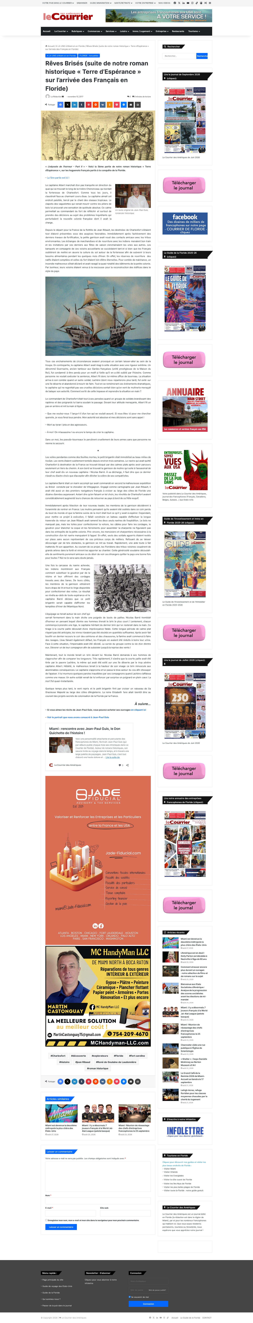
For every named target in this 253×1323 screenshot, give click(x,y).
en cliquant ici (138, 709)
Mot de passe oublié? (157, 1290)
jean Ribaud (83, 1062)
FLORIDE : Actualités (89, 55)
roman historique (98, 1068)
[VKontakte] (103, 105)
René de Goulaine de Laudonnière (117, 1062)
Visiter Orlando (171, 1172)
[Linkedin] (74, 105)
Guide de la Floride (51, 1292)
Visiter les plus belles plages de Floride (182, 1187)
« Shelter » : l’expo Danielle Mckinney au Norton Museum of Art (194, 1062)
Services (110, 31)
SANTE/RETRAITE (122, 3)
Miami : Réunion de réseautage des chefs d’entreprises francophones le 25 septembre (134, 1128)
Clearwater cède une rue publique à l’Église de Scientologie (193, 1048)
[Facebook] (60, 105)
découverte (79, 1055)
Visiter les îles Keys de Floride (177, 1183)
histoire (65, 1062)
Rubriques (77, 31)
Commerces (94, 31)
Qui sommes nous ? (51, 1299)
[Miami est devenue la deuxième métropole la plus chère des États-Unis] (61, 1113)
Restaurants (178, 31)
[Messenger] (124, 105)
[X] (67, 105)
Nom (48, 1195)
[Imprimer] (138, 105)
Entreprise (161, 31)
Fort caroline (138, 1055)
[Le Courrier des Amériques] (68, 16)
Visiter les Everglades (174, 1175)
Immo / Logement (141, 31)
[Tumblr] (81, 105)
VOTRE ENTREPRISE (144, 3)
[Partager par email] (131, 105)
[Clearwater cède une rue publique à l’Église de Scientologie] (171, 1048)
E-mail (49, 1208)
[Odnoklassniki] (110, 105)
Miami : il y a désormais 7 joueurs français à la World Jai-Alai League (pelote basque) (97, 1128)
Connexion (148, 1304)
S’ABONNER (82, 3)
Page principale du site (52, 1280)
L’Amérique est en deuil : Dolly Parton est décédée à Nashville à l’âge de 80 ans (194, 956)
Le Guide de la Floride (190, 1318)
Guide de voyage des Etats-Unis (57, 1286)
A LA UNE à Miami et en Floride (70, 46)
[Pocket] (117, 105)
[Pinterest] (89, 105)
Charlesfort (58, 1055)
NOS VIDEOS (164, 3)
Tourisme (193, 31)
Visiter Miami (170, 1169)
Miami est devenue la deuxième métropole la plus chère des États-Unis (61, 1128)
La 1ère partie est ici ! (58, 177)
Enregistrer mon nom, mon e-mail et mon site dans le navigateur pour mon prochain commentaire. (93, 1220)
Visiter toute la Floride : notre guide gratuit (183, 1190)
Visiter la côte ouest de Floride (178, 1179)
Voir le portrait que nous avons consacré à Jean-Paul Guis (78, 717)
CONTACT (206, 1318)
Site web (104, 1208)
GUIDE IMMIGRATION (99, 3)
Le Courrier (60, 31)
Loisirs (123, 31)
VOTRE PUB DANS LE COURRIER (57, 3)
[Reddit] (96, 105)
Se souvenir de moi (140, 1297)
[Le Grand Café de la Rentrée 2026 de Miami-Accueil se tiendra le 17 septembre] (171, 1077)
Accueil (46, 31)
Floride (119, 1055)
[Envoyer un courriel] (63, 96)
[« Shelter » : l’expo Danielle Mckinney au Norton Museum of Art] (171, 1063)
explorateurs (100, 1055)
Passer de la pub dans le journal (57, 1305)
